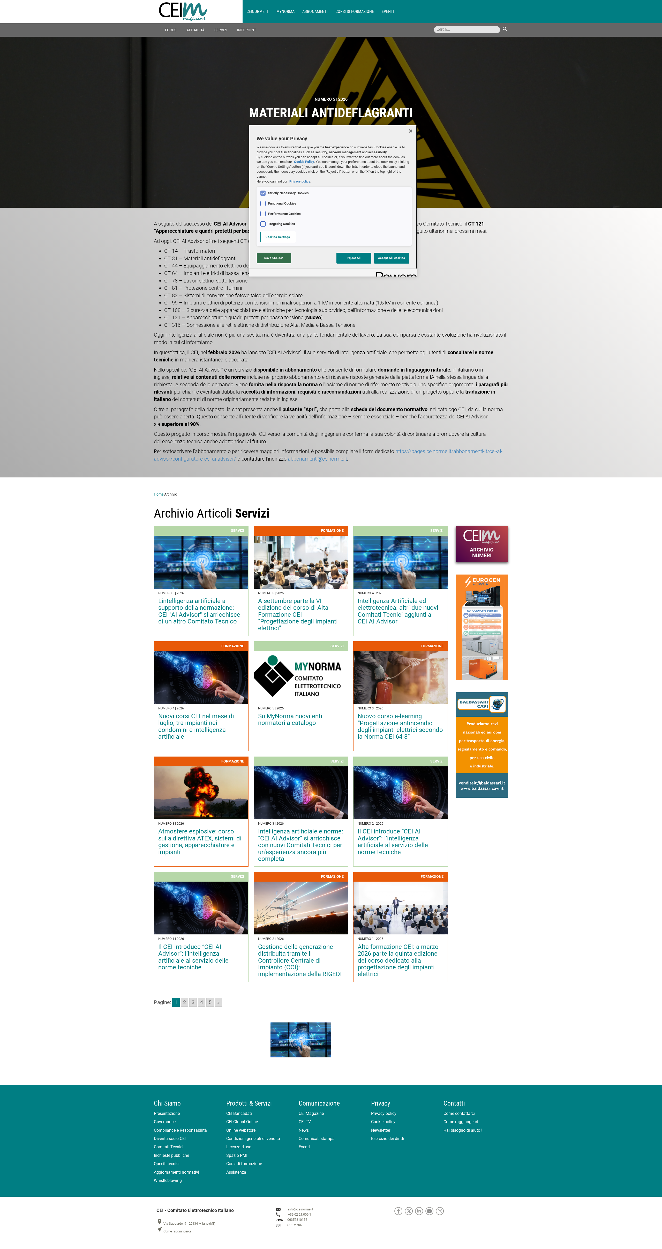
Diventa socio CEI (170, 1138)
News (304, 1130)
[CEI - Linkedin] (420, 1211)
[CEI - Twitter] (410, 1211)
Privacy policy (383, 1113)
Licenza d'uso (238, 1146)
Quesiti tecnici (166, 1163)
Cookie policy (383, 1121)
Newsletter (380, 1130)
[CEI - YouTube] (430, 1211)
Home (158, 494)
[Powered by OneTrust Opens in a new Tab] (394, 273)
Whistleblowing (168, 1180)
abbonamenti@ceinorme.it (317, 459)
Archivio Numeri (482, 552)
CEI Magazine (311, 1113)
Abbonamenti (315, 11)
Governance (165, 1121)
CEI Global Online (242, 1121)
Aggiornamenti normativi (176, 1172)
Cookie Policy (304, 162)
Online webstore (240, 1130)
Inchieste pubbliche (171, 1155)
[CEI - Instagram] (440, 1211)
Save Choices (274, 258)
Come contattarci (459, 1113)
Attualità (195, 30)
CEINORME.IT (257, 11)
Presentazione (167, 1113)
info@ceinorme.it (300, 1209)
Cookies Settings (278, 237)
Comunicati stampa (317, 1138)
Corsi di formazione (354, 11)
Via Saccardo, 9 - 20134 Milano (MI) (185, 1223)
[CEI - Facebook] (399, 1211)
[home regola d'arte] (201, 11)
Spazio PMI (236, 1155)
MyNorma (285, 11)
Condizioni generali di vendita (253, 1138)
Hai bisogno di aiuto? (462, 1130)
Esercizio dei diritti (387, 1138)
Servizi (220, 30)
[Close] (410, 131)
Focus (170, 30)
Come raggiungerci (460, 1121)
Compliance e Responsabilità (180, 1130)
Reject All (354, 258)
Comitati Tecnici (168, 1146)
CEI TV (305, 1121)
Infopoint (246, 30)
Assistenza (236, 1172)
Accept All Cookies (391, 258)
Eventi (388, 11)
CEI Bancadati (239, 1113)
